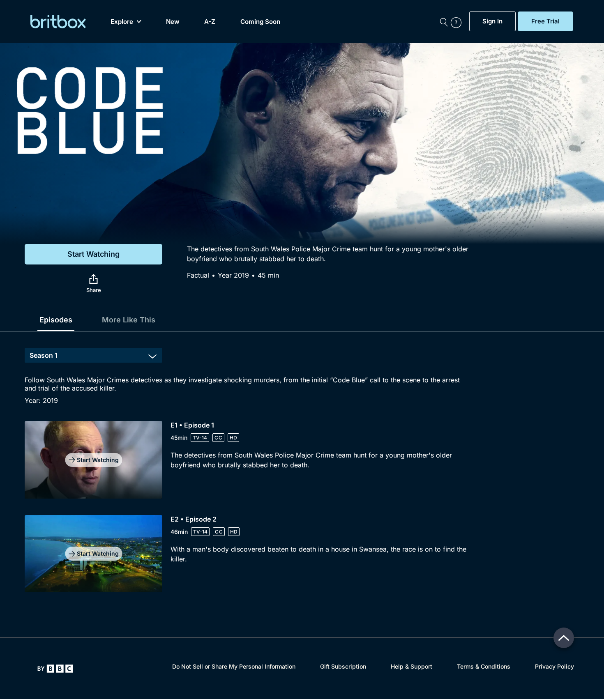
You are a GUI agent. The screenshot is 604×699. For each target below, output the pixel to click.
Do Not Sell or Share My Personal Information (233, 666)
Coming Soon (260, 21)
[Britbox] (58, 21)
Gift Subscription (343, 666)
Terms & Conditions (483, 666)
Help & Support (411, 666)
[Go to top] (563, 638)
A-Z (209, 21)
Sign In (492, 21)
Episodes (55, 319)
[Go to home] (55, 669)
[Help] (458, 21)
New (173, 21)
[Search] (443, 21)
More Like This (128, 319)
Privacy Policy (554, 666)
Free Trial (545, 21)
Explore (122, 21)
